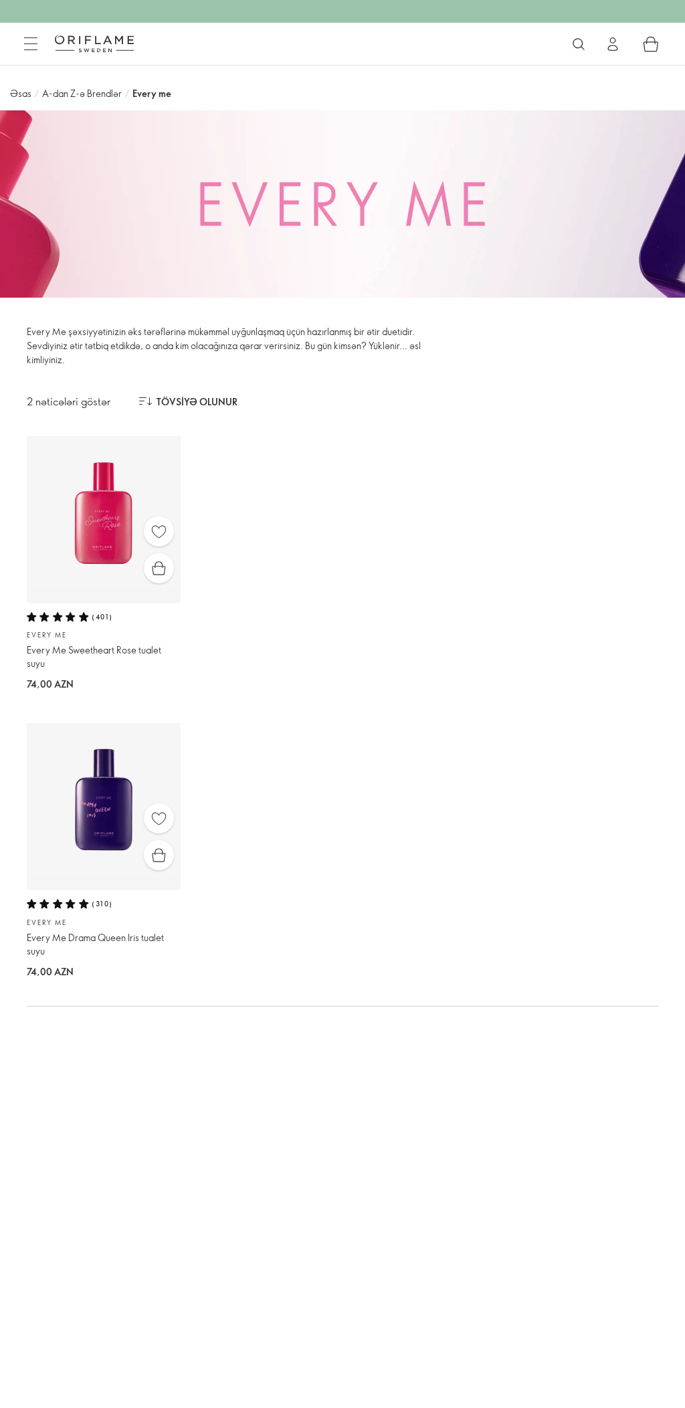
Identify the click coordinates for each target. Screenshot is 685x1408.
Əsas (20, 93)
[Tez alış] (159, 568)
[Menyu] (30, 44)
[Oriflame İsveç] (94, 43)
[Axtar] (579, 44)
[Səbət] (651, 44)
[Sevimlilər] (159, 531)
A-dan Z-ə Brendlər (82, 93)
